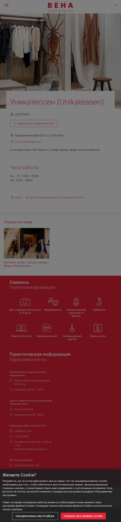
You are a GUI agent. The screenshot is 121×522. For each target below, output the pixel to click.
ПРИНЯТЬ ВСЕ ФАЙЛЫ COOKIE (83, 516)
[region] (60, 495)
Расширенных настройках (35, 516)
